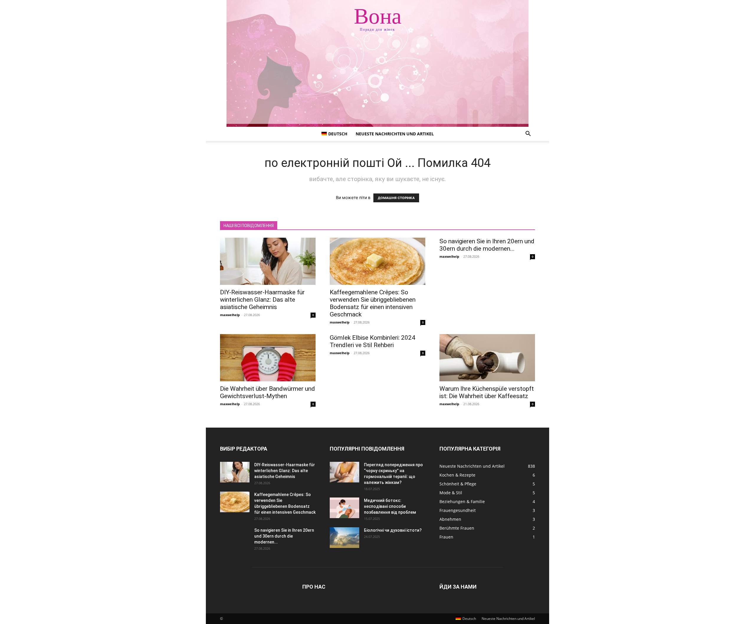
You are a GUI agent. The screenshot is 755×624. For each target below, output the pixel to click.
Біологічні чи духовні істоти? (393, 530)
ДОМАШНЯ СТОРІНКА (396, 198)
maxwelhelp (230, 315)
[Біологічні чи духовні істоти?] (344, 537)
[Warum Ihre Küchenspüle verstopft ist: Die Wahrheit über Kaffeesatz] (487, 357)
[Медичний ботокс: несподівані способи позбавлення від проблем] (344, 507)
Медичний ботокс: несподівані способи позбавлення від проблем (390, 506)
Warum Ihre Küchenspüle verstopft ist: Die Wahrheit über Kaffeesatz (486, 392)
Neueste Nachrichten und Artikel (395, 134)
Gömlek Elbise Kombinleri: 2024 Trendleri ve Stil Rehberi (372, 341)
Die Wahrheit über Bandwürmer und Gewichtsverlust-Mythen (267, 392)
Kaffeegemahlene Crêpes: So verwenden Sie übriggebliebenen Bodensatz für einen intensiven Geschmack (373, 303)
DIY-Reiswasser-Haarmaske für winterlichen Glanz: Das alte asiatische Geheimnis (262, 300)
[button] (528, 134)
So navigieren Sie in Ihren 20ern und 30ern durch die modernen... (486, 245)
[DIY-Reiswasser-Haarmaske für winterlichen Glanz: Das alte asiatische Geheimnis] (268, 261)
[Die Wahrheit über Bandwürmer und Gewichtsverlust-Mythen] (268, 357)
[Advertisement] (377, 82)
